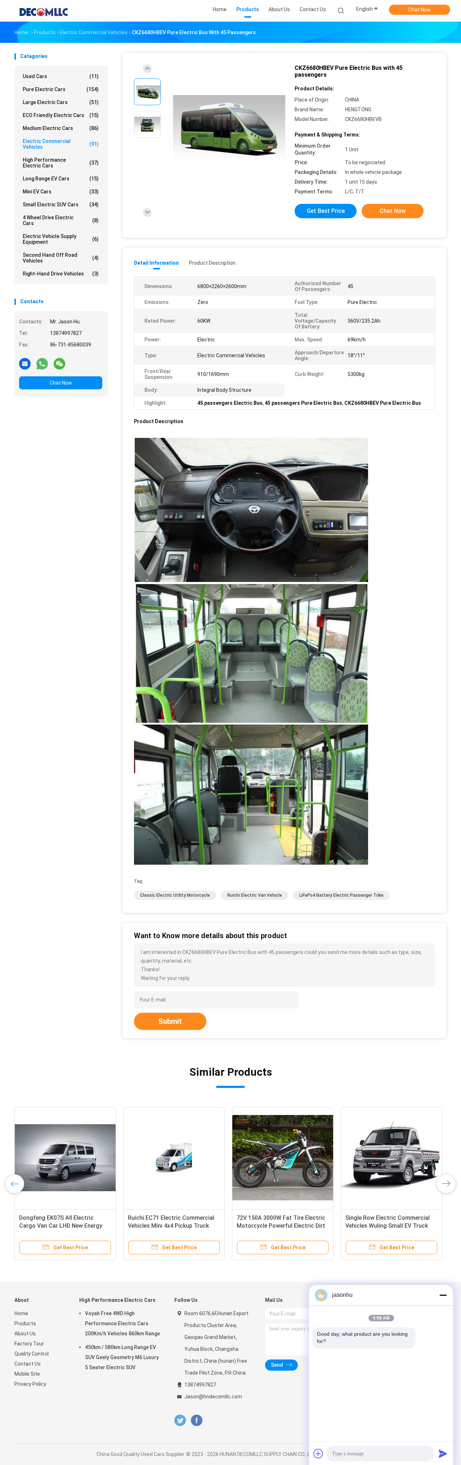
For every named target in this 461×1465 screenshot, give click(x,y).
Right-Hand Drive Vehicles (61, 274)
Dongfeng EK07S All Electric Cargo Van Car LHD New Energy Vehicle (60, 1225)
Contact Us (27, 1364)
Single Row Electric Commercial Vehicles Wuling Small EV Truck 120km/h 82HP (387, 1225)
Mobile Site (27, 1374)
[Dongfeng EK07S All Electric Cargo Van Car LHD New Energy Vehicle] (65, 1157)
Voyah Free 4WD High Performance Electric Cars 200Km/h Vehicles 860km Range (122, 1323)
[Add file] (318, 1453)
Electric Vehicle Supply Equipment (61, 239)
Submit (170, 1021)
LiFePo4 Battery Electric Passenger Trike (341, 895)
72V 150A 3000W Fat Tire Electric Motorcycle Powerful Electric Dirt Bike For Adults (281, 1225)
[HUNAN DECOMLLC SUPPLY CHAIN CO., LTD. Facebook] (196, 1420)
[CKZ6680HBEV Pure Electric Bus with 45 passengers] (224, 125)
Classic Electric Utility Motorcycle (175, 895)
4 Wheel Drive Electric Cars (61, 220)
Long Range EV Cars (61, 179)
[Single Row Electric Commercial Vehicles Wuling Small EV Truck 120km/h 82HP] (391, 1157)
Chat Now (419, 10)
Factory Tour (29, 1344)
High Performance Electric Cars (61, 163)
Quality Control (31, 1354)
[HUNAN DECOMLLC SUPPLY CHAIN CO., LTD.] (42, 10)
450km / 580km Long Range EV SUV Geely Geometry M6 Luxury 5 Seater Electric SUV (122, 1357)
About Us (25, 1333)
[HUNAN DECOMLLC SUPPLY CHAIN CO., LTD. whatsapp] (42, 363)
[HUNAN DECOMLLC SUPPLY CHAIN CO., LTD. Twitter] (180, 1420)
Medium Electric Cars (61, 128)
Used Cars (61, 76)
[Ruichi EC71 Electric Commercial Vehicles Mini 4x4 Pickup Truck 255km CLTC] (174, 1157)
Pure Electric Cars (61, 89)
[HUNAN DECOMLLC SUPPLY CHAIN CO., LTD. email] (25, 363)
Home (21, 1313)
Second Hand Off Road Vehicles (61, 258)
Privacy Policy (30, 1384)
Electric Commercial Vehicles (61, 144)
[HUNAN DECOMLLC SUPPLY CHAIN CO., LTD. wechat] (59, 363)
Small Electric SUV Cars (61, 204)
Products (25, 1323)
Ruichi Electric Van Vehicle (254, 895)
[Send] (443, 1453)
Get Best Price (326, 210)
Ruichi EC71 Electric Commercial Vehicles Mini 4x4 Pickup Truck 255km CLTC (171, 1225)
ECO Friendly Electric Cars (61, 115)
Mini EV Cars (61, 191)
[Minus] (443, 1295)
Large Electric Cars (61, 102)
